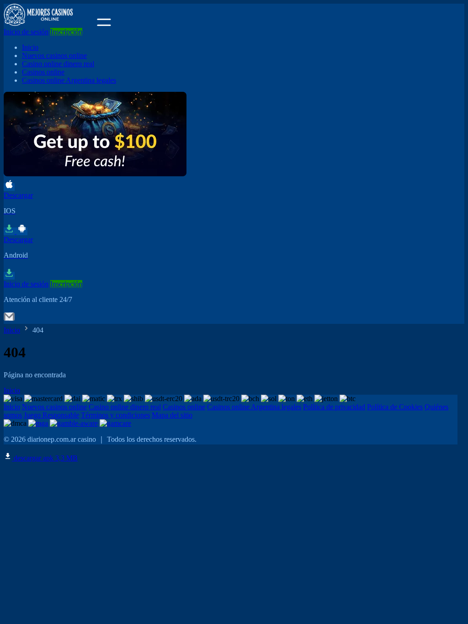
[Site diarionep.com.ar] (49, 23)
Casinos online (43, 72)
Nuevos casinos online (54, 55)
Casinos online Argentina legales (69, 80)
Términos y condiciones (115, 415)
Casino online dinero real (58, 64)
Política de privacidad (334, 407)
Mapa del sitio (172, 415)
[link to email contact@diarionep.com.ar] (9, 319)
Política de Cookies (395, 407)
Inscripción (66, 32)
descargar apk (45, 458)
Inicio (30, 47)
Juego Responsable (51, 415)
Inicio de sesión (26, 32)
